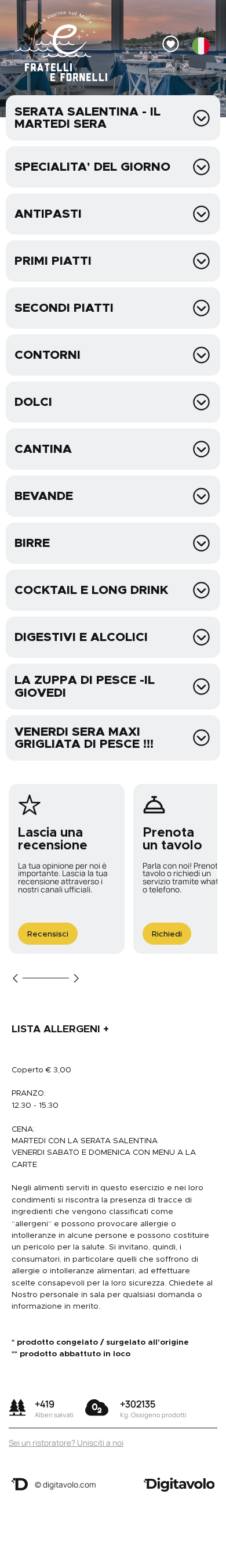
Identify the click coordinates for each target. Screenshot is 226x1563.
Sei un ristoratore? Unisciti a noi (66, 1443)
